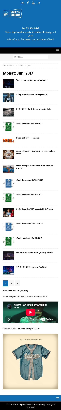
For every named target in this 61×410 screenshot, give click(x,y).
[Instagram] (22, 3)
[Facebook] (27, 3)
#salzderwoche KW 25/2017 (29, 180)
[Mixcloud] (38, 3)
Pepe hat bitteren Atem (27, 138)
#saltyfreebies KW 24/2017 (29, 194)
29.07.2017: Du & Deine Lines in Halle (33, 109)
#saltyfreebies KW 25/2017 (29, 123)
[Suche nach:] (30, 56)
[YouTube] (33, 3)
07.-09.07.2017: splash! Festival (31, 267)
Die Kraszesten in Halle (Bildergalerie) (34, 252)
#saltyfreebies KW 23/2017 (29, 238)
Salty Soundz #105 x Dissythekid (31, 94)
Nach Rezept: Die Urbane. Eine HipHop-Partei (35, 167)
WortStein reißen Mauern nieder (31, 80)
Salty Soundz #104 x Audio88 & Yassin (34, 209)
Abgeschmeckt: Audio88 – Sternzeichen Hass (35, 153)
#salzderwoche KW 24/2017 (29, 223)
